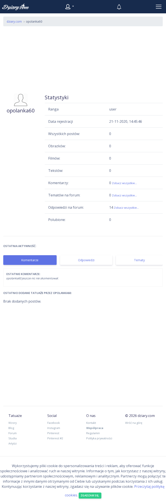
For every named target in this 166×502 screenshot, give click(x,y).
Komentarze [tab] (29, 260)
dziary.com (14, 21)
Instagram (53, 428)
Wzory (12, 423)
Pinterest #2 (55, 438)
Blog (11, 428)
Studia (12, 438)
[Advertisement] (83, 60)
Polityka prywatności (99, 438)
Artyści (12, 443)
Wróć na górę (133, 423)
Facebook (53, 423)
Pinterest (53, 433)
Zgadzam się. (90, 495)
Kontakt (91, 423)
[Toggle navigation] (158, 7)
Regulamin (93, 433)
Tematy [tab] (139, 260)
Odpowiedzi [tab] (86, 260)
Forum (12, 433)
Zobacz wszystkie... (124, 183)
